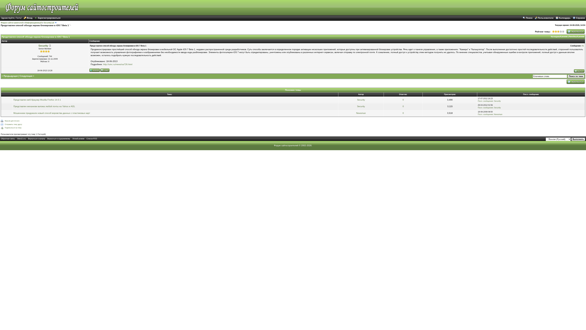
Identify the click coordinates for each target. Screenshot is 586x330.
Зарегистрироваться (49, 18)
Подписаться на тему (13, 128)
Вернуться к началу (36, 139)
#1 (583, 46)
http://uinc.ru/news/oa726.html (117, 64)
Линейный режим (576, 37)
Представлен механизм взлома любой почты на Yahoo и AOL (44, 106)
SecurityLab (49, 23)
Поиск (529, 18)
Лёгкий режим (78, 139)
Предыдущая (11, 76)
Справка (580, 18)
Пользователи (545, 18)
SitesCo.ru (21, 139)
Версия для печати (12, 121)
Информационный (33, 23)
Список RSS (92, 139)
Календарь (565, 18)
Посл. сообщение (485, 101)
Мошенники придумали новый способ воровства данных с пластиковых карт (51, 113)
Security (43, 45)
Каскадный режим (559, 37)
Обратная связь (8, 139)
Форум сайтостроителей (12, 23)
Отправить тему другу (13, 124)
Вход (29, 18)
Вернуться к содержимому (58, 139)
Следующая (26, 76)
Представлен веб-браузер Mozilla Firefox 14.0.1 (37, 100)
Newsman (361, 113)
